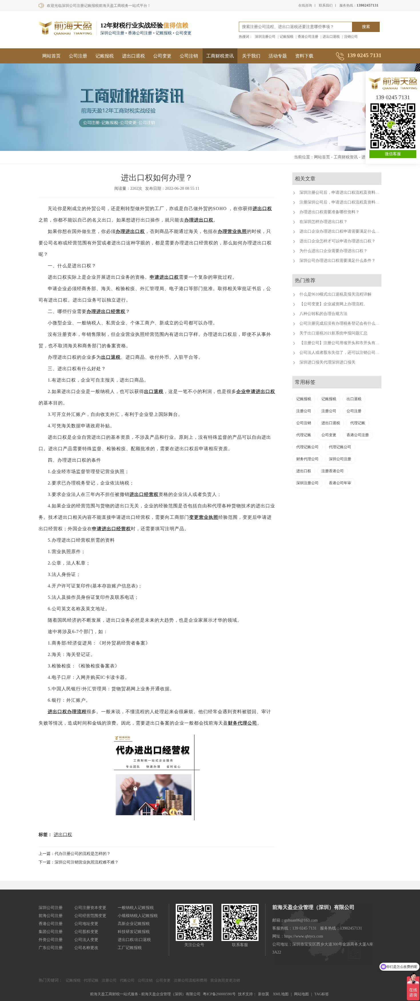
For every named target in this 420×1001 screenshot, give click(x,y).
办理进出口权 (198, 220)
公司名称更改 (86, 948)
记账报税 (286, 37)
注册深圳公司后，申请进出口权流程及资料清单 (341, 202)
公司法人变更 (86, 940)
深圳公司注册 (340, 459)
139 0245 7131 (393, 97)
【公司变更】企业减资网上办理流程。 (333, 304)
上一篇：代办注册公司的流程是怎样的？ (75, 854)
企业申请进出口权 (255, 391)
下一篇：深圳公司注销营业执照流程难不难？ (79, 862)
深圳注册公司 (265, 37)
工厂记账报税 (130, 948)
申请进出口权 (164, 277)
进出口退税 (331, 37)
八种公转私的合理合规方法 (323, 314)
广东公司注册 (51, 948)
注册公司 (303, 411)
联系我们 (326, 5)
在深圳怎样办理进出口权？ (323, 222)
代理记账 (357, 423)
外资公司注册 (51, 940)
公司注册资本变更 (90, 908)
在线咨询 (305, 5)
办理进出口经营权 (106, 311)
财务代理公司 (242, 723)
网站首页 (51, 55)
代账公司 (127, 980)
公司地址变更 (86, 924)
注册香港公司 (332, 471)
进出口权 (262, 208)
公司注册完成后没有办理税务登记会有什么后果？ (343, 323)
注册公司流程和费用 (190, 980)
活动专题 (278, 55)
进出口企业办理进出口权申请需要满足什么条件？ (343, 231)
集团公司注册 (51, 932)
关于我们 (251, 55)
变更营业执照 (203, 517)
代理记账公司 (307, 447)
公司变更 (162, 55)
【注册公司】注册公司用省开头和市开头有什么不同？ (347, 343)
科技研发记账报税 (134, 932)
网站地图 (301, 994)
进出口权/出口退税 (134, 940)
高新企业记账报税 (134, 924)
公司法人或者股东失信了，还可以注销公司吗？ (341, 352)
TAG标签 (321, 994)
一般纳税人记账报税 (136, 908)
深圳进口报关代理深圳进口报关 (327, 362)
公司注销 (189, 55)
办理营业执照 (232, 231)
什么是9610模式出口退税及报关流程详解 (335, 294)
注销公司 (351, 37)
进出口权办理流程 (67, 711)
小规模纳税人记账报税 (138, 916)
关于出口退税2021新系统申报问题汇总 (333, 333)
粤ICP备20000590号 (219, 994)
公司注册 (78, 55)
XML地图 (281, 994)
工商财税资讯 (220, 55)
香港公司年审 (340, 483)
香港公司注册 (308, 37)
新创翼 (263, 994)
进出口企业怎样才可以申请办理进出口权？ (337, 241)
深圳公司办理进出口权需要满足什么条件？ (337, 260)
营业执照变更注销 (225, 980)
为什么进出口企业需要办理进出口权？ (333, 251)
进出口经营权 (144, 494)
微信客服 (393, 154)
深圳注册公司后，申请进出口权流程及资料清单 (341, 192)
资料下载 (304, 55)
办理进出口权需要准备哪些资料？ (329, 212)
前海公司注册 (51, 916)
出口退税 (111, 357)
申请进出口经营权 (111, 528)
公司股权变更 (86, 932)
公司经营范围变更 (90, 916)
